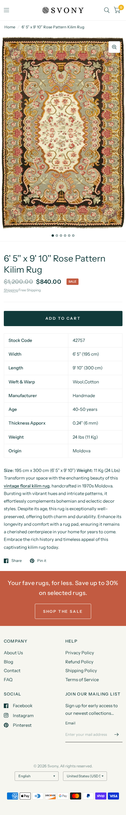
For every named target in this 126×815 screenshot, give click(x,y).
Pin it (41, 560)
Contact (12, 670)
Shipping (11, 290)
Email (70, 723)
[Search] (107, 10)
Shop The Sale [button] (63, 611)
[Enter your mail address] (116, 734)
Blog (8, 662)
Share (16, 560)
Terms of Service (82, 679)
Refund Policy (79, 662)
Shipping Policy (81, 670)
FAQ (8, 679)
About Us (13, 652)
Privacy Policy (79, 652)
